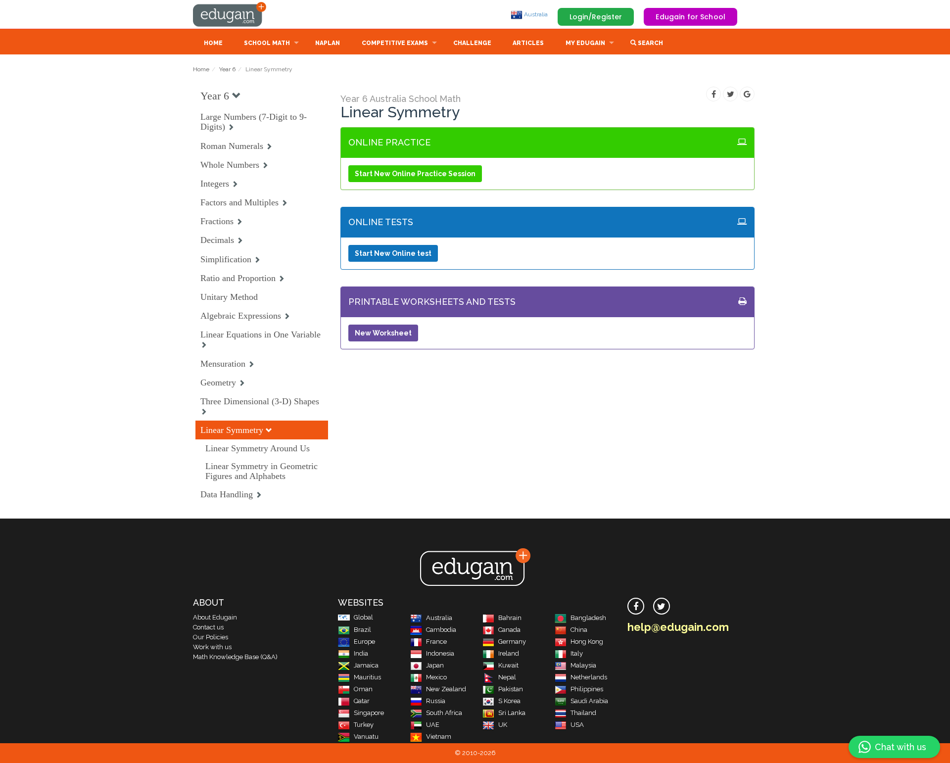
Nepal (507, 677)
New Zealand (446, 689)
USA (577, 724)
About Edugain (215, 617)
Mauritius (367, 677)
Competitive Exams (395, 43)
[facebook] (635, 606)
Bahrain (510, 617)
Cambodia (441, 629)
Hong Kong (586, 641)
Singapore (369, 712)
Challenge (472, 43)
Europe (364, 641)
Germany (512, 641)
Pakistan (510, 689)
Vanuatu (366, 736)
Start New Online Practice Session (415, 174)
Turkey (364, 724)
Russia (435, 701)
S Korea (509, 701)
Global (363, 617)
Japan (435, 665)
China (578, 629)
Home (213, 43)
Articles (528, 43)
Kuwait (508, 665)
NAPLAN (327, 43)
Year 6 (227, 69)
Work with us (212, 647)
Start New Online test (393, 253)
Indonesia (440, 653)
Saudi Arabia (589, 701)
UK (502, 724)
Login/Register (596, 17)
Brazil (362, 629)
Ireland (508, 653)
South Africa (444, 712)
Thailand (583, 712)
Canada (509, 629)
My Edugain (585, 43)
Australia (535, 14)
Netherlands (588, 677)
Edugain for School (690, 17)
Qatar (362, 701)
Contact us (208, 627)
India (361, 653)
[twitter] (661, 606)
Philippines (586, 689)
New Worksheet (383, 333)
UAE (432, 724)
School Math (267, 43)
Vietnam (438, 736)
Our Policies (210, 637)
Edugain (230, 14)
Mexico (436, 677)
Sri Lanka (511, 712)
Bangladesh (588, 617)
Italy (576, 653)
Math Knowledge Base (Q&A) (235, 657)
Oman (363, 689)
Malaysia (583, 665)
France (436, 641)
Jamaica (366, 665)
